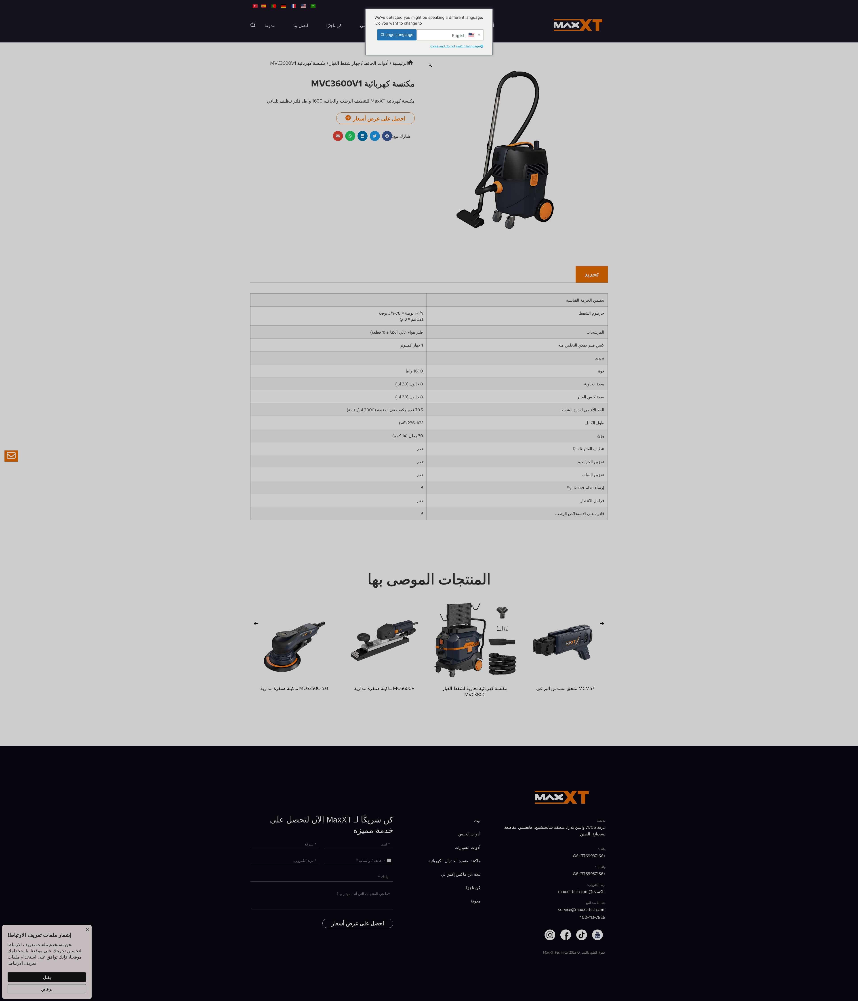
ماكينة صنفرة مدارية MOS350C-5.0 (384, 688)
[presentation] (255, 623)
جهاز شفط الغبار (344, 63)
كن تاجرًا (334, 25)
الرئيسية (400, 63)
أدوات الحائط (376, 63)
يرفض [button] (47, 988)
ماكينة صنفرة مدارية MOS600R (475, 688)
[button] (253, 25)
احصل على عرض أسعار (358, 923)
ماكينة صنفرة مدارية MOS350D (294, 688)
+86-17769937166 (589, 855)
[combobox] (388, 860)
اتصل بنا (300, 25)
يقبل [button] (47, 977)
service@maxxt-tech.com (582, 909)
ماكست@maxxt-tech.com (582, 891)
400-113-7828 (592, 917)
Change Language (397, 34)
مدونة (270, 25)
